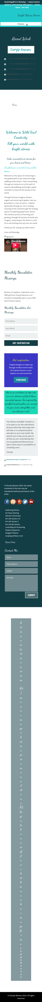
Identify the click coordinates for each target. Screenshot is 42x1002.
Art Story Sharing (12, 513)
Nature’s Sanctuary (13, 516)
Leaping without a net (14, 536)
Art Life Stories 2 (12, 521)
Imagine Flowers (11, 533)
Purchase (21, 379)
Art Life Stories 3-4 (12, 518)
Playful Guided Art (12, 530)
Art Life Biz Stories (12, 524)
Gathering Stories (12, 510)
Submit (31, 595)
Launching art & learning (15, 527)
